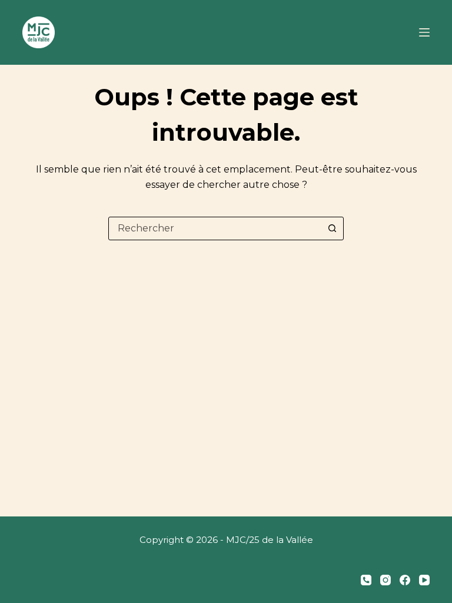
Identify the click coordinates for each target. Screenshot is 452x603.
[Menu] (424, 32)
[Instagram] (385, 580)
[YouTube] (424, 580)
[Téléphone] (366, 580)
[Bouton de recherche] (332, 228)
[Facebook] (405, 580)
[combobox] (215, 228)
